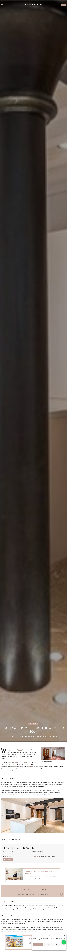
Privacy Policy (49, 947)
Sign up (63, 5)
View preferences (59, 944)
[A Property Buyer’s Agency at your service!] (14, 874)
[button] (64, 935)
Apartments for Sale (33, 723)
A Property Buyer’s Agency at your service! (38, 872)
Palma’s (20, 750)
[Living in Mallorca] (33, 5)
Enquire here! (8, 859)
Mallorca (31, 766)
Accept (38, 944)
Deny (49, 944)
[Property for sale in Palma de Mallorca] (14, 941)
